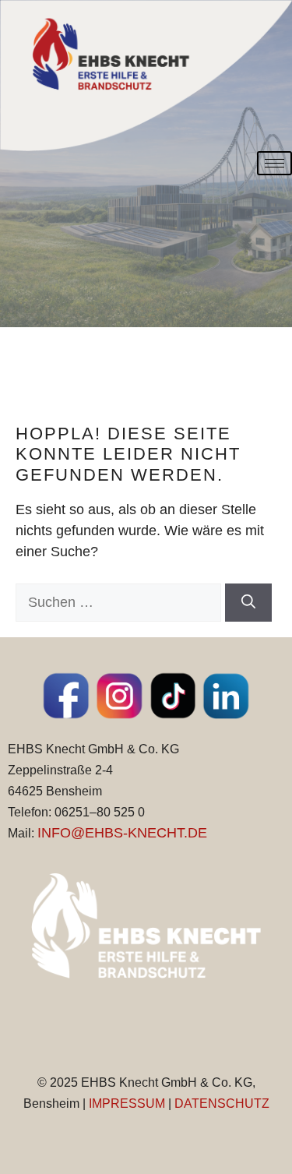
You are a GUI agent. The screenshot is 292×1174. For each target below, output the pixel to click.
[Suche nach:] (120, 602)
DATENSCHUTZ (221, 1103)
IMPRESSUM (127, 1103)
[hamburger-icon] (274, 163)
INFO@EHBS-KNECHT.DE (122, 833)
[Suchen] (248, 602)
